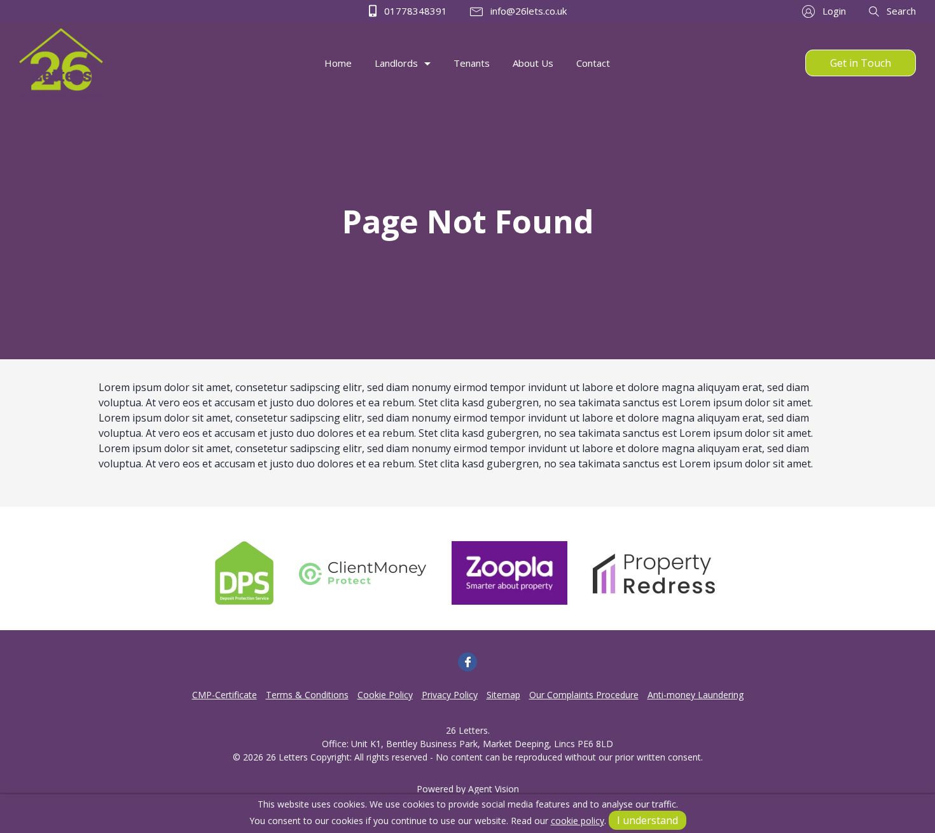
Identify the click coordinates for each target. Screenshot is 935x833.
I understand (647, 820)
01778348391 (414, 10)
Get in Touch (860, 63)
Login (833, 10)
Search (900, 10)
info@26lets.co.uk (527, 10)
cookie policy (577, 821)
